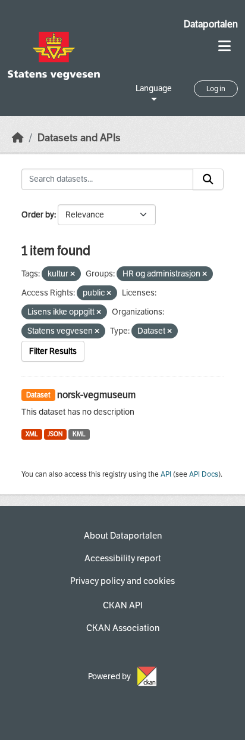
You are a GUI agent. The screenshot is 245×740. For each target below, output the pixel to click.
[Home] (18, 138)
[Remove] (72, 274)
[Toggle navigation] (224, 46)
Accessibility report (122, 558)
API (166, 474)
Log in (215, 89)
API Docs (203, 474)
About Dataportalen (123, 535)
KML (79, 434)
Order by (37, 215)
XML (32, 434)
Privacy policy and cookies (122, 581)
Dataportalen (211, 24)
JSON (55, 434)
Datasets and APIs (79, 138)
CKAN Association (122, 628)
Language (154, 88)
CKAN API (123, 605)
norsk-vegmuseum (96, 394)
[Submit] (208, 179)
